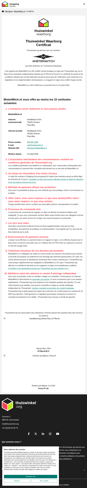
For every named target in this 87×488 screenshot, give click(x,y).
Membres (9, 11)
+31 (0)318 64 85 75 (10, 428)
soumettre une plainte (40, 279)
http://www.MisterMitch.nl (37, 148)
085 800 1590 (32, 142)
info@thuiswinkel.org (10, 424)
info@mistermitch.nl (35, 145)
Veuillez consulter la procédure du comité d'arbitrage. (53, 288)
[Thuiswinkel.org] (10, 4)
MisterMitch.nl (19, 11)
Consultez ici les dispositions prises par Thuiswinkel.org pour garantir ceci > (38, 268)
